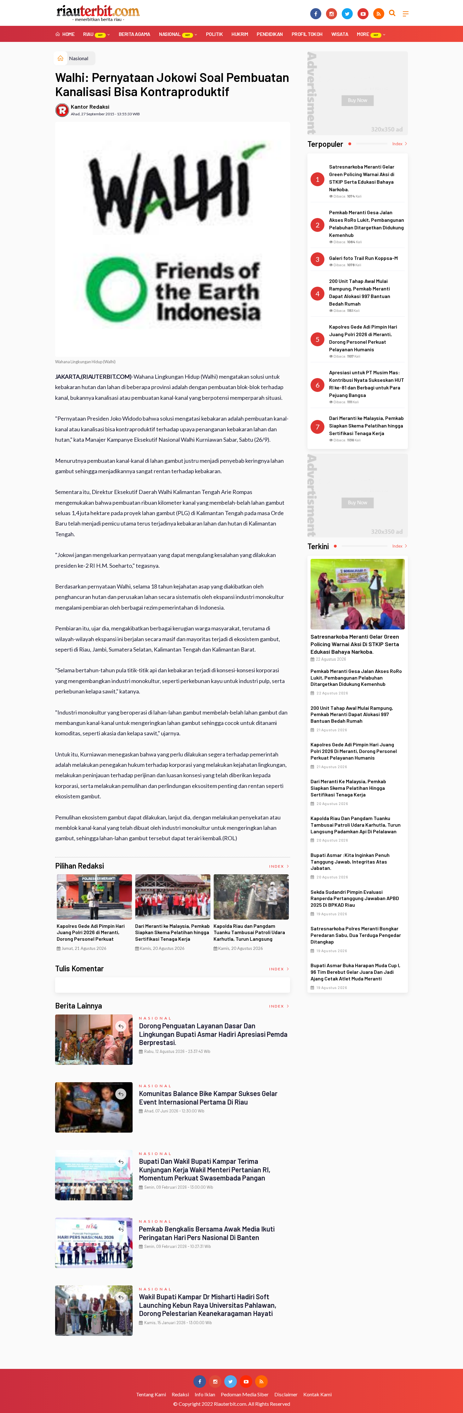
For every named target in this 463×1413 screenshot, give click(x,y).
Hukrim (240, 34)
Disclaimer (286, 1394)
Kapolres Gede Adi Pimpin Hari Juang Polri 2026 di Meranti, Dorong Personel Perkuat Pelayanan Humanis (91, 935)
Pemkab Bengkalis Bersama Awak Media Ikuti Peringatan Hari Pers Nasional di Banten (207, 1233)
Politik (214, 34)
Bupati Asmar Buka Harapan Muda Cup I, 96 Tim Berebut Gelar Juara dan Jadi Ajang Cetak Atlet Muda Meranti (355, 971)
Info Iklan (205, 1394)
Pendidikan (270, 34)
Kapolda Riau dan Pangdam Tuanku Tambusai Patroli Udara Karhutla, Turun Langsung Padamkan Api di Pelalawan (249, 935)
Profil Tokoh (307, 34)
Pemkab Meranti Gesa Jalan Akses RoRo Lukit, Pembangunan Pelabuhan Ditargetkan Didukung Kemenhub (356, 677)
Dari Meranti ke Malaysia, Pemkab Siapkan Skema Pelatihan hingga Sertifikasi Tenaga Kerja (172, 932)
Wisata (339, 34)
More (367, 34)
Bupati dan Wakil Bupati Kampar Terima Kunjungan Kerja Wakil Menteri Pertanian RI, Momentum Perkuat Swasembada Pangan (205, 1169)
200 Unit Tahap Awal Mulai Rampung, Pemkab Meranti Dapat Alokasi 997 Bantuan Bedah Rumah (352, 714)
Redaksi (180, 1394)
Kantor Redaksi (90, 106)
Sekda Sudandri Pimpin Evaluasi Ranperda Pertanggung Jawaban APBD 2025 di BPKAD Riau (355, 898)
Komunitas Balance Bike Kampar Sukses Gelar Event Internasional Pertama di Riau (208, 1097)
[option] (94, 915)
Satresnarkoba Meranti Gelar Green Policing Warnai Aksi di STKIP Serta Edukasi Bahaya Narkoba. (355, 644)
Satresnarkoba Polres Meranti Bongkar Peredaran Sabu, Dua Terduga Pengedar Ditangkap (356, 935)
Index (277, 866)
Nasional (174, 34)
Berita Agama (134, 34)
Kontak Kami (317, 1394)
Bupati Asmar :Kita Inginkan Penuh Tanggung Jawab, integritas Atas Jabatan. (350, 861)
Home (68, 34)
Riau (93, 34)
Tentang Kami (151, 1394)
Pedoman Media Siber (245, 1394)
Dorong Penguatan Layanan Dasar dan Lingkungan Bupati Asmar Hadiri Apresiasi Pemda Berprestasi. (213, 1033)
